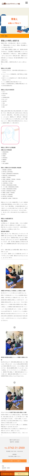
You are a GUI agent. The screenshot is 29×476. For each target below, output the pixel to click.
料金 (3, 466)
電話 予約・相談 (8, 474)
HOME (2, 36)
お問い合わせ (22, 474)
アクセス (4, 470)
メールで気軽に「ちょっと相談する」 (14, 460)
